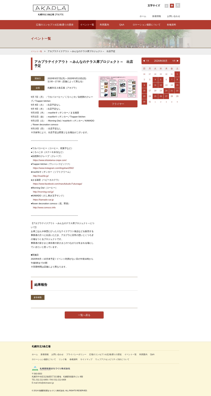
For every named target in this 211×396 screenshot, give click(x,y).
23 (144, 96)
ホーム (143, 16)
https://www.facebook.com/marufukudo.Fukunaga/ (57, 183)
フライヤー (118, 103)
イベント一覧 (87, 24)
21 (172, 91)
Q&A (121, 24)
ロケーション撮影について (146, 24)
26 (161, 96)
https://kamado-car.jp (43, 199)
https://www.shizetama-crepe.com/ (50, 160)
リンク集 (63, 359)
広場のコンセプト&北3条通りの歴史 (55, 24)
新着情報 (156, 16)
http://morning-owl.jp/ (43, 192)
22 (177, 91)
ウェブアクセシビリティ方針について (112, 359)
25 (155, 96)
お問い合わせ (173, 16)
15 (177, 85)
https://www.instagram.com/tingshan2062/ (53, 168)
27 (166, 96)
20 (166, 91)
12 (161, 85)
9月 (174, 61)
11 (155, 85)
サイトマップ (86, 359)
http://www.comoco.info (44, 207)
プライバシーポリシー (76, 354)
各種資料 (171, 24)
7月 (147, 61)
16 (144, 91)
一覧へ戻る (84, 315)
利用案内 (104, 24)
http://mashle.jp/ (41, 176)
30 (144, 102)
